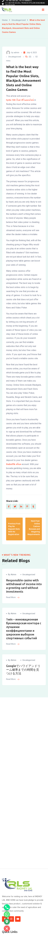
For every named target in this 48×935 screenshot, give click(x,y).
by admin (12, 574)
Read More (11, 597)
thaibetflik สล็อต (13, 464)
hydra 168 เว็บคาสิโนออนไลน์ (20, 100)
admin (16, 52)
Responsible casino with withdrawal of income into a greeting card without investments (24, 586)
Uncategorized (19, 20)
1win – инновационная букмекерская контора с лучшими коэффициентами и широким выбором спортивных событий (23, 629)
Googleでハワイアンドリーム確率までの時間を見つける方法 (23, 669)
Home (5, 20)
